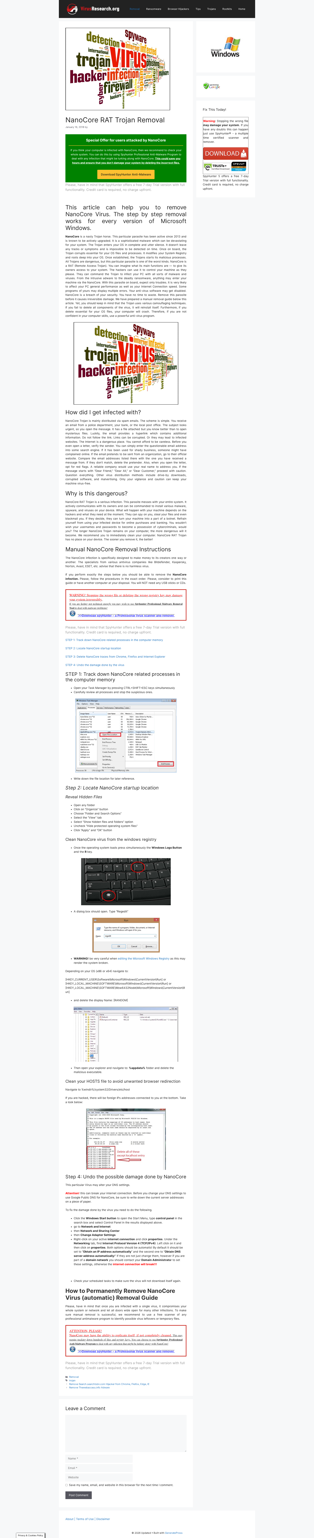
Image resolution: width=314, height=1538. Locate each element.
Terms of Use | (86, 1519)
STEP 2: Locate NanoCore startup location (93, 648)
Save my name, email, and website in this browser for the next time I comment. (121, 1485)
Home (241, 8)
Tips (198, 8)
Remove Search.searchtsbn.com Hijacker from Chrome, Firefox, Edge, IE (109, 1384)
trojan (72, 1380)
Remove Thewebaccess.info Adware (89, 1387)
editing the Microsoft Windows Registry (143, 958)
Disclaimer (103, 1519)
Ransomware (153, 8)
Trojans (211, 8)
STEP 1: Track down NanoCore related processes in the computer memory (114, 640)
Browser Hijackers (178, 8)
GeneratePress (174, 1532)
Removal (135, 8)
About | (70, 1519)
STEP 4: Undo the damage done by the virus (94, 665)
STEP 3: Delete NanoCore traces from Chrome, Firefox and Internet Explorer (115, 656)
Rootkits (227, 8)
